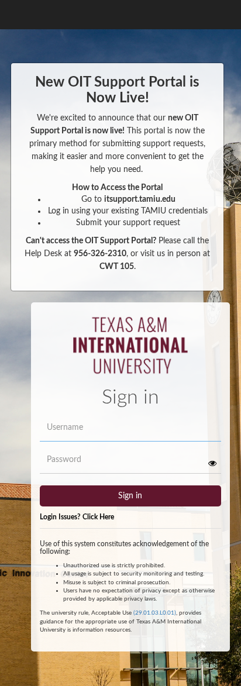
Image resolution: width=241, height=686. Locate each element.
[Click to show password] (212, 463)
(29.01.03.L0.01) (154, 613)
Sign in (130, 496)
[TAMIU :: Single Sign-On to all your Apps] (131, 350)
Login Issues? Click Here (77, 516)
